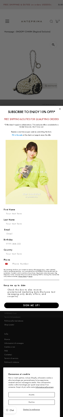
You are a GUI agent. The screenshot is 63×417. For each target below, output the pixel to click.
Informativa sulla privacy (45, 387)
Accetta (31, 394)
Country (8, 250)
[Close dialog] (60, 109)
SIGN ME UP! (31, 305)
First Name (10, 210)
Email (7, 230)
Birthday (8, 240)
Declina (31, 402)
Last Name (9, 220)
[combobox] (7, 264)
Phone (7, 260)
